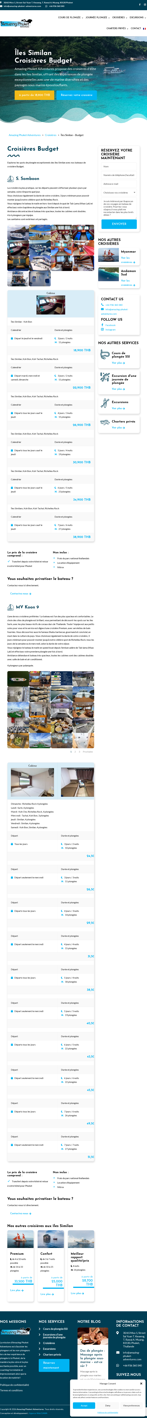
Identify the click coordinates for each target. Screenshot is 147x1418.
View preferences (131, 1405)
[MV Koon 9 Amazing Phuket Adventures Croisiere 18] (61, 732)
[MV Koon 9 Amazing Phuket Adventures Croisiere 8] (61, 747)
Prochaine (88, 751)
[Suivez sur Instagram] (145, 5)
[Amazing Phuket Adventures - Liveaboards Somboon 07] (61, 254)
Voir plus (117, 363)
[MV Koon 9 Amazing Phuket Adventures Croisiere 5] (40, 685)
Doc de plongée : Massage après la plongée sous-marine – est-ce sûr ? (92, 1358)
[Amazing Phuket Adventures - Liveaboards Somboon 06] (40, 254)
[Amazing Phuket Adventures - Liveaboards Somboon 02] (40, 239)
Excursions (137, 18)
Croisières (118, 18)
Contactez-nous (19, 594)
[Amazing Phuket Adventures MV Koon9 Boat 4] (61, 701)
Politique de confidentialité (107, 1412)
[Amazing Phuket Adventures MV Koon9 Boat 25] (83, 685)
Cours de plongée (69, 18)
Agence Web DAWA (38, 1413)
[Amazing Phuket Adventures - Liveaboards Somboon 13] (18, 285)
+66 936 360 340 (56, 6)
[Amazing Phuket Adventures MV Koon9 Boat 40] (83, 716)
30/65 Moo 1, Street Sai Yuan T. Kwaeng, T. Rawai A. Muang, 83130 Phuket (38, 2)
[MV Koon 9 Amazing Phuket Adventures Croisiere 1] (83, 701)
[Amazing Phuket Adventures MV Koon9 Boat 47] (61, 716)
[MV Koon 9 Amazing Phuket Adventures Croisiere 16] (40, 732)
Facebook (108, 325)
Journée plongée (96, 18)
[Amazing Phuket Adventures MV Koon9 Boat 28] (83, 732)
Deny (107, 1405)
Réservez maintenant (51, 1365)
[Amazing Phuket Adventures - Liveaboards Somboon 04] (83, 239)
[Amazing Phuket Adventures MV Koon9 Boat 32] (83, 747)
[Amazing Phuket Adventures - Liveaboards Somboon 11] (61, 270)
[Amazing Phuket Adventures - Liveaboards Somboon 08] (83, 254)
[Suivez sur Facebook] (140, 5)
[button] (141, 1383)
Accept (84, 1405)
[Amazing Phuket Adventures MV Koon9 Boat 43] (61, 685)
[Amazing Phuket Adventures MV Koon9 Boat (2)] (18, 732)
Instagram (108, 329)
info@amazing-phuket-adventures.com (22, 6)
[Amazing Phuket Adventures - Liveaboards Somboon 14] (40, 285)
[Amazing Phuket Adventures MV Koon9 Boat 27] (40, 716)
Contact (136, 29)
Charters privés (116, 29)
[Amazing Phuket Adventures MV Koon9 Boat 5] (18, 716)
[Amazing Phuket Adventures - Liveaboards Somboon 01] (18, 239)
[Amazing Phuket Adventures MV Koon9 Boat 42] (18, 747)
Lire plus (15, 1290)
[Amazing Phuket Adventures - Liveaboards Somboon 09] (18, 270)
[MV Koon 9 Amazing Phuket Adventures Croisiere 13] (18, 701)
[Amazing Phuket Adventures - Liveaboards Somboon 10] (40, 270)
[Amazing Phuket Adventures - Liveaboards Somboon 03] (61, 239)
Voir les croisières (126, 260)
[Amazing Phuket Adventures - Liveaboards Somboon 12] (83, 270)
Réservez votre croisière (76, 95)
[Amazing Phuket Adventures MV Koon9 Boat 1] (18, 685)
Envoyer (119, 224)
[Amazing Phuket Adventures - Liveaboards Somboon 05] (18, 254)
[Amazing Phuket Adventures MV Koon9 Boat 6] (40, 747)
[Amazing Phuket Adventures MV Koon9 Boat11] (40, 701)
